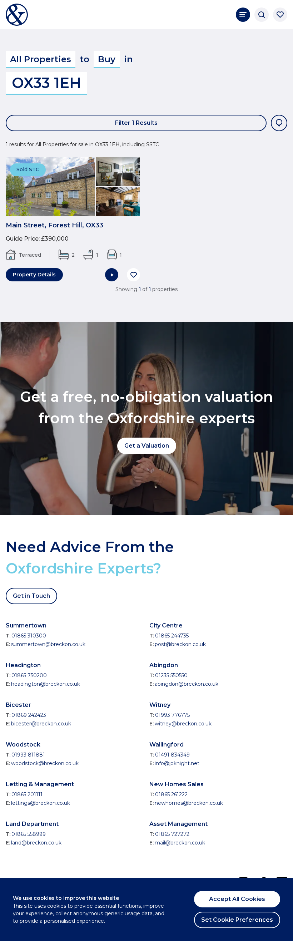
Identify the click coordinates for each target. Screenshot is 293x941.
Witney (159, 704)
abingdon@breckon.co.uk (186, 684)
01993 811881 (28, 755)
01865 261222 (171, 794)
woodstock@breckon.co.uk (45, 763)
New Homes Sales (176, 784)
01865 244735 (172, 635)
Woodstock (23, 744)
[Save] (133, 274)
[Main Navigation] (243, 15)
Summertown (26, 625)
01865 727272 (172, 834)
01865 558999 (28, 834)
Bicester (18, 704)
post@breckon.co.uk (180, 644)
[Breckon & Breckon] (17, 15)
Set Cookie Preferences (237, 919)
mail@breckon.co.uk (180, 842)
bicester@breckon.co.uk (41, 723)
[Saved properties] (280, 15)
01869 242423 (28, 715)
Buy (106, 59)
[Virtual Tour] (111, 274)
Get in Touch (31, 595)
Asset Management (178, 824)
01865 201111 (27, 794)
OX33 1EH (46, 83)
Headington (23, 665)
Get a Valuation (146, 445)
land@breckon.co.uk (36, 842)
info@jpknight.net (177, 763)
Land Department (32, 824)
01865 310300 (28, 635)
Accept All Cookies (237, 899)
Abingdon (163, 665)
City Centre (166, 625)
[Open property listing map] (279, 123)
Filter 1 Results (136, 122)
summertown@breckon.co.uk (48, 644)
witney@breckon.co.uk (183, 723)
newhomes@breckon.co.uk (189, 803)
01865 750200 (29, 675)
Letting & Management (40, 784)
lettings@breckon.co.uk (40, 803)
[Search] (261, 15)
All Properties (40, 59)
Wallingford (166, 744)
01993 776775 (172, 715)
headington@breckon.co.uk (45, 684)
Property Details (34, 274)
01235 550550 (171, 675)
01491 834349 (172, 755)
